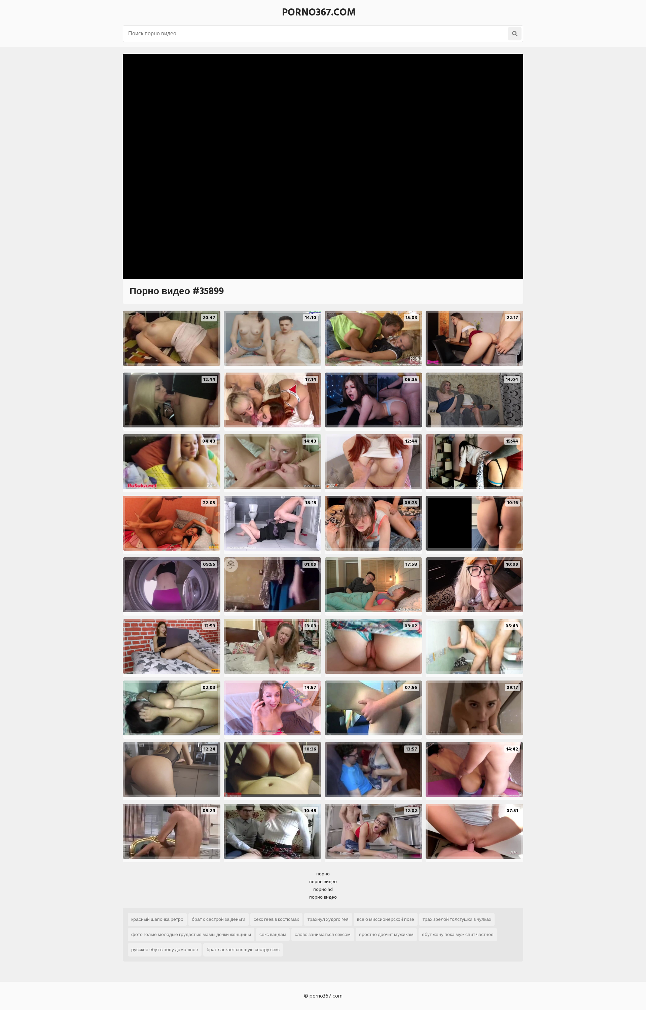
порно (323, 874)
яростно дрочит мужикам (386, 934)
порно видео (323, 881)
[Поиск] (515, 33)
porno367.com (319, 12)
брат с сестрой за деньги (218, 919)
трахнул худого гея (328, 919)
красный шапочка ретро (157, 919)
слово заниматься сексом (323, 934)
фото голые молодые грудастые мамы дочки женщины (191, 934)
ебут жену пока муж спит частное (458, 934)
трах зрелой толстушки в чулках (457, 919)
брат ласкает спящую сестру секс (243, 949)
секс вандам (272, 934)
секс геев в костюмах (276, 919)
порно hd (323, 889)
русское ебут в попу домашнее (164, 949)
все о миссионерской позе (385, 919)
